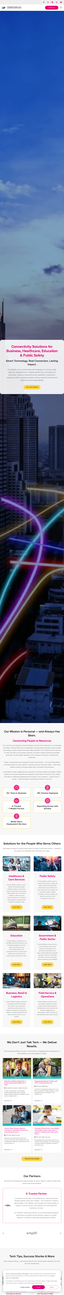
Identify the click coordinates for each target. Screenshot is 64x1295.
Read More (7, 1100)
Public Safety (47, 876)
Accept (38, 1287)
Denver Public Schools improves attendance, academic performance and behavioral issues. (16, 1130)
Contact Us (51, 7)
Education (16, 935)
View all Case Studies (32, 1159)
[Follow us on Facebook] (43, 2)
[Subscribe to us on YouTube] (61, 2)
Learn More (16, 907)
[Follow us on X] (48, 2)
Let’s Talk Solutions (32, 387)
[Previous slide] (3, 1233)
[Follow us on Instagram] (56, 2)
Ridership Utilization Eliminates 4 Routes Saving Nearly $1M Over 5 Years (15, 1083)
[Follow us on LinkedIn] (52, 2)
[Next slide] (60, 1233)
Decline (52, 1287)
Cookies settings (25, 1287)
